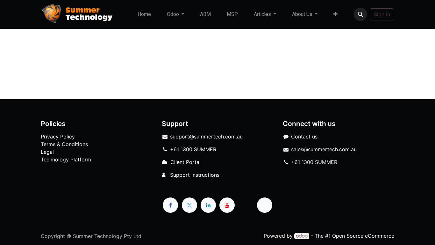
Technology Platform (66, 159)
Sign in (382, 14)
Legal (47, 152)
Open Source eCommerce (363, 236)
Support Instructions (194, 175)
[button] (360, 14)
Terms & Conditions (64, 144)
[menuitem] (144, 14)
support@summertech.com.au (206, 136)
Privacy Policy (58, 136)
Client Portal (185, 162)
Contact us (304, 136)
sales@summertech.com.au (324, 149)
